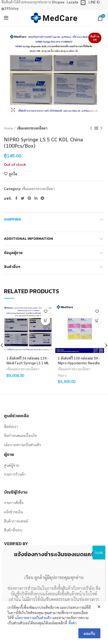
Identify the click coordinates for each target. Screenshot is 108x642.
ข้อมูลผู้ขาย (13, 253)
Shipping (12, 219)
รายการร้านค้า (15, 474)
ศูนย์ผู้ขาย (11, 465)
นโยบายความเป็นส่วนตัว (22, 444)
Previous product (91, 128)
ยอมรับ (89, 633)
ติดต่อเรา (11, 426)
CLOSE (99, 552)
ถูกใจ (13, 174)
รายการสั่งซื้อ (14, 502)
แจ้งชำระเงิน (13, 511)
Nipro (62, 375)
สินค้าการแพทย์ (16, 521)
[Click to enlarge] (13, 109)
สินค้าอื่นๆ (12, 267)
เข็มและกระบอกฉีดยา (32, 128)
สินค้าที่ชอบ (13, 529)
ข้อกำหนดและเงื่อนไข (20, 435)
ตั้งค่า (72, 622)
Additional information (28, 238)
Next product (101, 128)
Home (8, 128)
